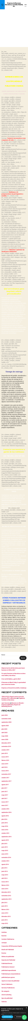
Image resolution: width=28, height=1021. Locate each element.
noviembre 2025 (6, 718)
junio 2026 (4, 715)
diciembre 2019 (6, 743)
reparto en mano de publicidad (10, 981)
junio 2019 (4, 753)
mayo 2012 (4, 923)
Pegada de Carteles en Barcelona (13, 699)
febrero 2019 (5, 760)
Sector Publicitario (6, 984)
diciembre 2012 (6, 916)
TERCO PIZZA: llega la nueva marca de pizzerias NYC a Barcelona (12, 697)
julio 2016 (4, 819)
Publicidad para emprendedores (10, 974)
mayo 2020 (4, 736)
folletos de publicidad (7, 956)
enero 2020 (4, 739)
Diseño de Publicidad (7, 949)
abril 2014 (4, 878)
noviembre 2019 (6, 746)
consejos (4, 942)
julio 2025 (4, 729)
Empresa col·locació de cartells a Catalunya (13, 688)
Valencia (4, 1001)
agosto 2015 (5, 840)
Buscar (3, 654)
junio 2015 (4, 847)
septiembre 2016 (6, 812)
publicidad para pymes (8, 977)
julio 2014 (4, 868)
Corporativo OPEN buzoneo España (11, 946)
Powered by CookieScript (6, 1019)
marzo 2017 (4, 802)
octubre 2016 (5, 809)
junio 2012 (4, 920)
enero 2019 (4, 764)
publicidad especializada (8, 970)
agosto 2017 (5, 784)
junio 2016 (4, 823)
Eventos (3, 953)
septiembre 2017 (6, 781)
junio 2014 (4, 871)
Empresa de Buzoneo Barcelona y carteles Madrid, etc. (14, 4)
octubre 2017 (5, 777)
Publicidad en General (7, 967)
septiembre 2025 (6, 722)
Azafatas (4, 932)
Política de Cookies (9, 1014)
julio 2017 (4, 788)
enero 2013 (4, 913)
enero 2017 (4, 805)
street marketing (6, 994)
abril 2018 (4, 767)
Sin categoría (5, 991)
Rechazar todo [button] (20, 1016)
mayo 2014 (4, 875)
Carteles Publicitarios (7, 939)
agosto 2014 (5, 864)
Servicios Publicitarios (8, 988)
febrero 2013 (5, 909)
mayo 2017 (4, 795)
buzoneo (3, 935)
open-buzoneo (5, 703)
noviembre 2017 (6, 774)
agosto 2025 (5, 725)
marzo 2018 (4, 770)
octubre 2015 (5, 833)
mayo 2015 (4, 850)
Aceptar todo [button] (7, 1016)
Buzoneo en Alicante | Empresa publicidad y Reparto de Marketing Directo (12, 704)
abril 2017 (4, 798)
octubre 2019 (5, 750)
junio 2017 (4, 791)
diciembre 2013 (6, 892)
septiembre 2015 (6, 836)
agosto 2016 (5, 816)
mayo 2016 (4, 826)
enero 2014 (4, 888)
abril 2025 (4, 732)
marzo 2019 (4, 757)
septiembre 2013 (6, 899)
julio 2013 (4, 902)
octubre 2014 (5, 861)
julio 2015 (4, 843)
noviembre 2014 (6, 857)
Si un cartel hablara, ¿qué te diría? (11, 679)
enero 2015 (4, 854)
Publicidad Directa (6, 963)
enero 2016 (4, 829)
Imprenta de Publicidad (8, 960)
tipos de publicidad (6, 998)
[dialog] (14, 1013)
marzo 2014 (4, 882)
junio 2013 (4, 906)
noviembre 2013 (6, 895)
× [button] (26, 1007)
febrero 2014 (5, 885)
